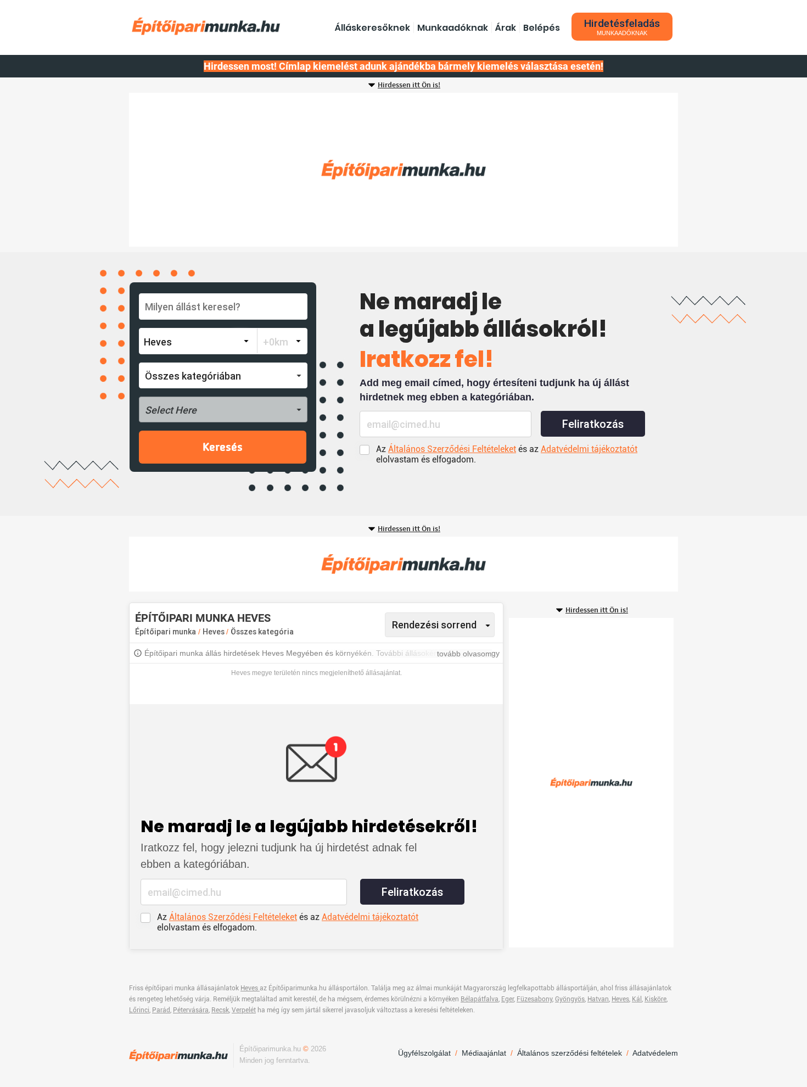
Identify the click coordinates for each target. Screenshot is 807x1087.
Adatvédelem (655, 1053)
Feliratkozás (593, 424)
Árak (505, 27)
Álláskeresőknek (372, 27)
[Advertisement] (403, 170)
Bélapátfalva (479, 999)
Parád (161, 1010)
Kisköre (655, 999)
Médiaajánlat (484, 1053)
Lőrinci (139, 1010)
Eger (507, 999)
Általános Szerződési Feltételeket (452, 449)
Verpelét (244, 1010)
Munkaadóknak (452, 27)
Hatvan (598, 999)
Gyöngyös (570, 999)
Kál (637, 999)
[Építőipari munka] (206, 26)
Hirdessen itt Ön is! (409, 85)
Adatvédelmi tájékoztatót (589, 449)
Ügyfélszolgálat (424, 1053)
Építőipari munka (165, 631)
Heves (214, 631)
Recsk (220, 1010)
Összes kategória (262, 631)
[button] (223, 375)
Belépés (541, 27)
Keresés (223, 448)
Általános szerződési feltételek (569, 1053)
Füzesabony (534, 999)
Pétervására (191, 1010)
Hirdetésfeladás (622, 26)
